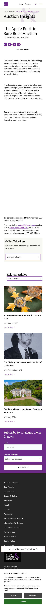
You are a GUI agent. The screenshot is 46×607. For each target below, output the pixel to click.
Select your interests (11, 454)
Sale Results (9, 487)
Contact (7, 509)
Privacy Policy (10, 536)
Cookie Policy (9, 541)
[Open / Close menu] (40, 4)
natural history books (27, 225)
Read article (8, 327)
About (6, 505)
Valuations (8, 500)
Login (21, 4)
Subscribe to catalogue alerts (23, 549)
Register (28, 4)
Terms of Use (9, 532)
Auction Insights (9, 11)
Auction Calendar (11, 482)
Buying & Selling (10, 496)
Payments (8, 514)
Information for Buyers (13, 518)
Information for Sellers (13, 523)
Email (6, 443)
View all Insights (13, 278)
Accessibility (9, 545)
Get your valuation (14, 257)
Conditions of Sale (11, 527)
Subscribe (22, 467)
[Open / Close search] (35, 4)
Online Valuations (15, 241)
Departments (9, 491)
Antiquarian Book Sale (18, 228)
